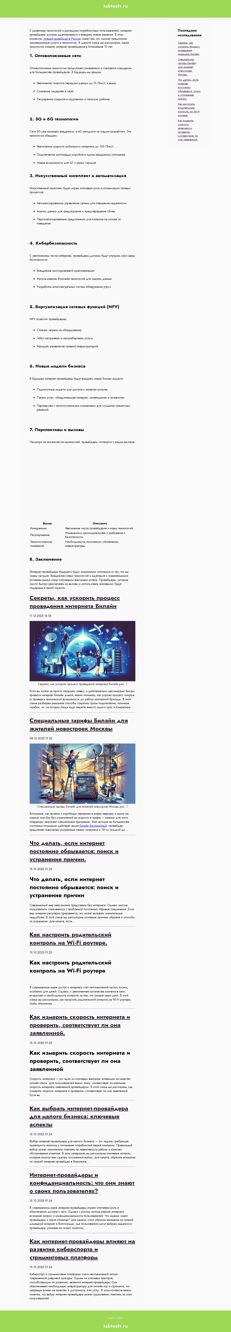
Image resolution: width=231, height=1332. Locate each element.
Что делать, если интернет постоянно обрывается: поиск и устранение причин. (189, 89)
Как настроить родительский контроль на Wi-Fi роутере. (189, 109)
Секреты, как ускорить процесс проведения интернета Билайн (189, 48)
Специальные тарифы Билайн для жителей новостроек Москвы (187, 67)
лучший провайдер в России (62, 39)
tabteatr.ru (115, 6)
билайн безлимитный (93, 826)
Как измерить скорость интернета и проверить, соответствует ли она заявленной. (188, 130)
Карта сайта (115, 1318)
